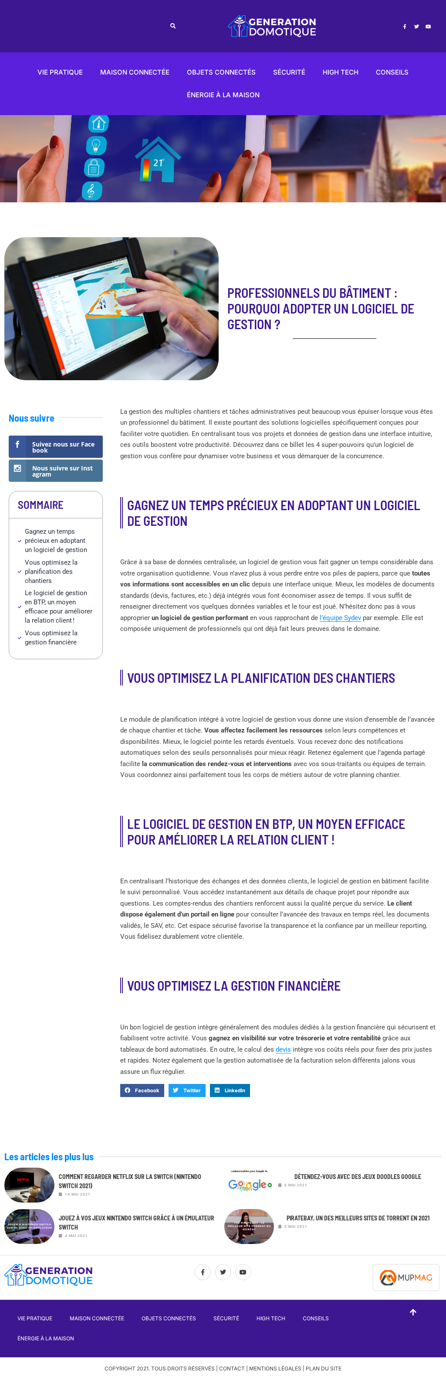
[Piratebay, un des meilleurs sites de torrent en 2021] (249, 1226)
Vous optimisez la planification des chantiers (51, 572)
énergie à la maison (223, 95)
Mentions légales (275, 1368)
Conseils (392, 72)
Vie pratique (60, 72)
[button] (173, 26)
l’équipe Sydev (340, 618)
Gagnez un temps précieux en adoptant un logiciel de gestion (56, 541)
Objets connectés (221, 72)
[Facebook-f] (404, 26)
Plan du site (323, 1368)
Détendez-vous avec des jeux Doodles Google (357, 1176)
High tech (340, 72)
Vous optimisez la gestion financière (51, 637)
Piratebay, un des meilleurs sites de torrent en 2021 (358, 1218)
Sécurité (289, 72)
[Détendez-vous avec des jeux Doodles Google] (249, 1185)
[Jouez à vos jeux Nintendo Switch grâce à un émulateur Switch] (29, 1226)
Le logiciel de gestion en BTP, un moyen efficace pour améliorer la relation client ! (58, 606)
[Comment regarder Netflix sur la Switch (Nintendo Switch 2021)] (29, 1185)
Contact (232, 1368)
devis (283, 1049)
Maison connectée (134, 72)
